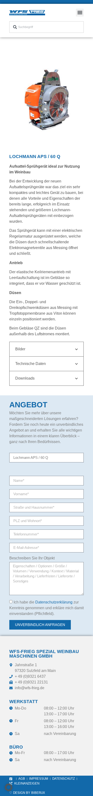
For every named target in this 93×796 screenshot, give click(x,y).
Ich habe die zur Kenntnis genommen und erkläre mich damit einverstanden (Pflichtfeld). (46, 608)
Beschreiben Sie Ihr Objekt (32, 558)
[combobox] (46, 27)
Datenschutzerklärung (53, 602)
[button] (80, 13)
